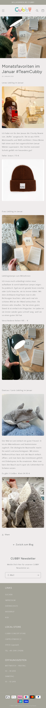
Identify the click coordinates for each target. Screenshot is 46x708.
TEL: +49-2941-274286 (14, 651)
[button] (3, 10)
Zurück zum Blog (24, 544)
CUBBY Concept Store (19, 705)
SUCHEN (9, 595)
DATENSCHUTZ (11, 606)
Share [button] (7, 535)
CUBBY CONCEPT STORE (15, 634)
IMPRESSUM (10, 600)
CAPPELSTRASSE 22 (13, 639)
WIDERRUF (10, 612)
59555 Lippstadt (12, 645)
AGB (7, 618)
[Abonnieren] (38, 575)
